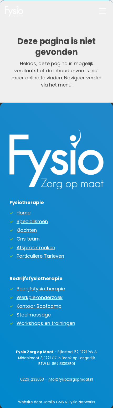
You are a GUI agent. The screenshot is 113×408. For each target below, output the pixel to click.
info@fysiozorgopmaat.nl (70, 379)
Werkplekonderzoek (40, 297)
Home (23, 212)
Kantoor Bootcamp (39, 306)
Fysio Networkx (82, 402)
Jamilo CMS (53, 402)
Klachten (27, 230)
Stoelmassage (34, 314)
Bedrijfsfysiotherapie (41, 288)
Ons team (28, 239)
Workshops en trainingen (46, 323)
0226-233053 (32, 379)
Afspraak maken (36, 247)
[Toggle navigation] (102, 11)
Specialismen (32, 221)
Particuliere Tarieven (40, 256)
